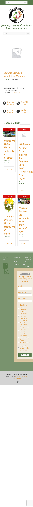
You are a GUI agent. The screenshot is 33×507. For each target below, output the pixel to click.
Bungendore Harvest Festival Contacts (24, 330)
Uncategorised (16, 92)
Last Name (22, 299)
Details (10, 169)
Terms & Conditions (21, 376)
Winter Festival (25, 342)
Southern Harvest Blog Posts (24, 338)
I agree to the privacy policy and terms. (25, 348)
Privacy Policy (16, 378)
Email (20, 286)
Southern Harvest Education (23, 322)
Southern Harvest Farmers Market (23, 308)
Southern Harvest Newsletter (24, 316)
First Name (22, 292)
